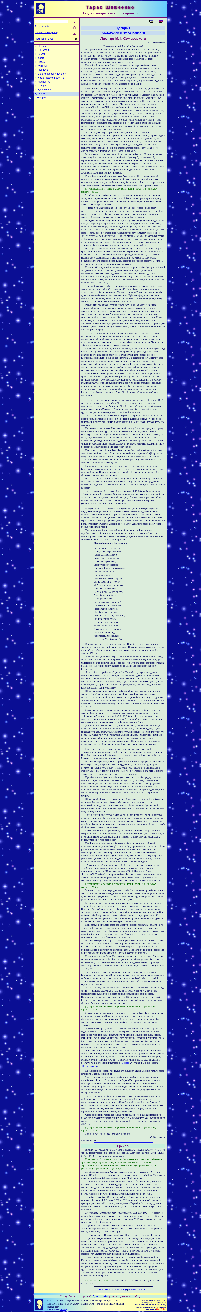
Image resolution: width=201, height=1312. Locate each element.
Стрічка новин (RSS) (46, 32)
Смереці (63, 1309)
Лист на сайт (42, 26)
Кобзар (42, 54)
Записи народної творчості (52, 74)
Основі (125, 1062)
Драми (41, 58)
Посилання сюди (44, 39)
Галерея (42, 85)
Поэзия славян (89, 1065)
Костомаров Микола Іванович (123, 33)
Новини (42, 46)
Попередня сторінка (109, 1289)
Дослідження (45, 89)
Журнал (42, 66)
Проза (41, 62)
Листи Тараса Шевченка (51, 77)
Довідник (40, 93)
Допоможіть (100, 1296)
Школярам (40, 97)
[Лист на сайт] (74, 28)
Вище (124, 1289)
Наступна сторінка (137, 1289)
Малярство (44, 81)
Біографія (43, 50)
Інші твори (43, 70)
